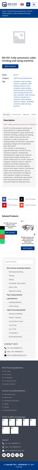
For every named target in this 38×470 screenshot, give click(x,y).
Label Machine (12, 299)
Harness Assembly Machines (13, 391)
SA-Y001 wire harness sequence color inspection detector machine (10, 225)
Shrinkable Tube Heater (17, 283)
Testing (11, 276)
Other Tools (13, 287)
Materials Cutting (15, 291)
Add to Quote (10, 66)
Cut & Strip (13, 325)
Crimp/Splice (13, 333)
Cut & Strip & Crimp (16, 321)
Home (4, 11)
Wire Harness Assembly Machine (19, 268)
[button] (10, 199)
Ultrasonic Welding (15, 314)
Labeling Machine (15, 302)
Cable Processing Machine (17, 11)
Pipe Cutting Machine (14, 295)
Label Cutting (13, 306)
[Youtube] (13, 455)
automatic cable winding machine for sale (23, 92)
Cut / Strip (12, 329)
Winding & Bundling (16, 272)
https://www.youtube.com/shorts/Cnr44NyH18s (20, 124)
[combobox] (19, 261)
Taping (11, 279)
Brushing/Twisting (15, 337)
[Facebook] (4, 455)
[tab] (6, 114)
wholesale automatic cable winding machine (24, 104)
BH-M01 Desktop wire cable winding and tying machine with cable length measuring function (27, 240)
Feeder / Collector (15, 317)
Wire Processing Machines (12, 368)
